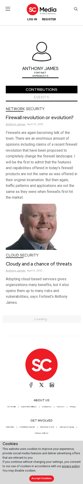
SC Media (11, 406)
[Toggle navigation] (8, 9)
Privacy (73, 406)
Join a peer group (66, 426)
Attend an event (47, 426)
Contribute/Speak (27, 426)
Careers (60, 406)
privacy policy (71, 466)
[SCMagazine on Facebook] (31, 385)
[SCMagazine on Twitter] (41, 385)
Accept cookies (41, 478)
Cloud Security (22, 255)
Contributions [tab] (41, 89)
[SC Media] (41, 9)
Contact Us (46, 406)
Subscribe (10, 426)
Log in (32, 19)
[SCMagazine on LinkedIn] (52, 385)
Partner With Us (41, 433)
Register (49, 19)
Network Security (25, 108)
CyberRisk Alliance (29, 406)
